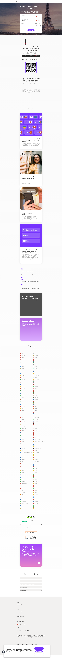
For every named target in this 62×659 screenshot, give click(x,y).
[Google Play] (31, 56)
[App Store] (25, 56)
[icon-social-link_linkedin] (25, 630)
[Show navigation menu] (45, 2)
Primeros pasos (31, 30)
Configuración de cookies (39, 654)
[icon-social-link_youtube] (22, 630)
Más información (22, 514)
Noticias (18, 602)
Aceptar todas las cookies (39, 648)
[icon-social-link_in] (20, 630)
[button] (3, 651)
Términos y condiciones (20, 616)
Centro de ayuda (19, 604)
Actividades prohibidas (20, 621)
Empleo (18, 609)
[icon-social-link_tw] (28, 630)
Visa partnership (19, 611)
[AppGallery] (37, 56)
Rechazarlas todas (39, 651)
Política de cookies (20, 614)
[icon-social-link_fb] (17, 630)
